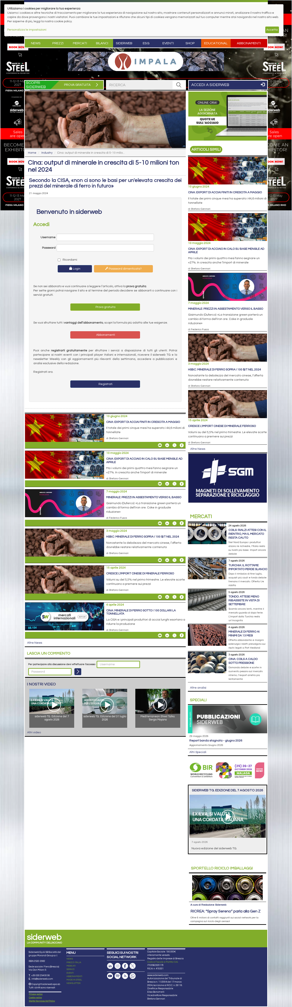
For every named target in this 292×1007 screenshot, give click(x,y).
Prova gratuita (105, 307)
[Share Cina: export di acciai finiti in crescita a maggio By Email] (160, 445)
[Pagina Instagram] (117, 966)
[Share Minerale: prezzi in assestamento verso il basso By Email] (160, 523)
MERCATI (71, 966)
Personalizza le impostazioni (26, 29)
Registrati (105, 384)
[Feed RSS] (125, 976)
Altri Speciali (197, 752)
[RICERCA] (179, 85)
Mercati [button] (80, 43)
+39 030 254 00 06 (40, 975)
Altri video (34, 732)
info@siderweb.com (42, 979)
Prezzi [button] (57, 43)
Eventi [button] (168, 43)
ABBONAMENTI (74, 976)
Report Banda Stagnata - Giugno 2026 (215, 740)
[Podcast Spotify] (117, 976)
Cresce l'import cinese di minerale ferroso (140, 573)
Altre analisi (198, 687)
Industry (47, 152)
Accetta (272, 29)
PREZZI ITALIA (73, 962)
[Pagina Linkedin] (110, 966)
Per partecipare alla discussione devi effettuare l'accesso (61, 664)
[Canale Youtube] (110, 976)
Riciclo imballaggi (222, 868)
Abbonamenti (249, 43)
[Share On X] (174, 445)
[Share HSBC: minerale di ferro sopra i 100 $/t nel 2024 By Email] (160, 560)
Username (48, 237)
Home (32, 152)
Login (76, 268)
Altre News (34, 642)
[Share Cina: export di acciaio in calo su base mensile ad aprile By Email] (160, 483)
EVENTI (70, 973)
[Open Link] (146, 61)
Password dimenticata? (125, 268)
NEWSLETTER (73, 983)
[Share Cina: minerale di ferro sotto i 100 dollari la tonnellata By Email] (160, 635)
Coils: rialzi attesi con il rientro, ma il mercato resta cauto (247, 534)
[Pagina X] (132, 966)
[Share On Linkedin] (167, 445)
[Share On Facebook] (181, 445)
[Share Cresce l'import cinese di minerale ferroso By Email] (160, 597)
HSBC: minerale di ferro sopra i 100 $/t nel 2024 (142, 536)
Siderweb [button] (124, 43)
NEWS (69, 959)
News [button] (36, 43)
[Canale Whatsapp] (132, 976)
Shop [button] (190, 43)
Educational (215, 43)
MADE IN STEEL (74, 980)
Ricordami (69, 259)
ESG (146, 43)
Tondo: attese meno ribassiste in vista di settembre (244, 600)
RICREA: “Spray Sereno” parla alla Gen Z (225, 911)
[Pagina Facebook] (125, 966)
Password (49, 247)
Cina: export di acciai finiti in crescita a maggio (143, 421)
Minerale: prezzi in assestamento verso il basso (143, 497)
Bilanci (102, 43)
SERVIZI (70, 969)
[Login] (77, 671)
